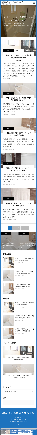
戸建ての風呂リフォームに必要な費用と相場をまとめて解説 (24, 272)
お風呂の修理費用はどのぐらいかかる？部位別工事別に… (18, 134)
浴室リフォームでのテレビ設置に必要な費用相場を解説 (18, 56)
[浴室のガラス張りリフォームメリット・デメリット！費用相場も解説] (18, 160)
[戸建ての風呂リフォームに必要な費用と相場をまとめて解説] (18, 90)
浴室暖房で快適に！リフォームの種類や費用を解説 (18, 204)
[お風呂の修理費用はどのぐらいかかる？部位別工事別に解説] (18, 125)
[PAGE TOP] (35, 432)
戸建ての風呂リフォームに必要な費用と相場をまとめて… (18, 99)
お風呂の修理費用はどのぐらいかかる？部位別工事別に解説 (24, 285)
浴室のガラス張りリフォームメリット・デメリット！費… (18, 169)
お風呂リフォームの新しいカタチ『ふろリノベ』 (12, 3)
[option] (9, 241)
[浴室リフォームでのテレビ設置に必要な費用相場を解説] (18, 48)
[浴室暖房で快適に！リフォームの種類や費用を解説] (18, 196)
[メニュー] (34, 3)
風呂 (8, 51)
